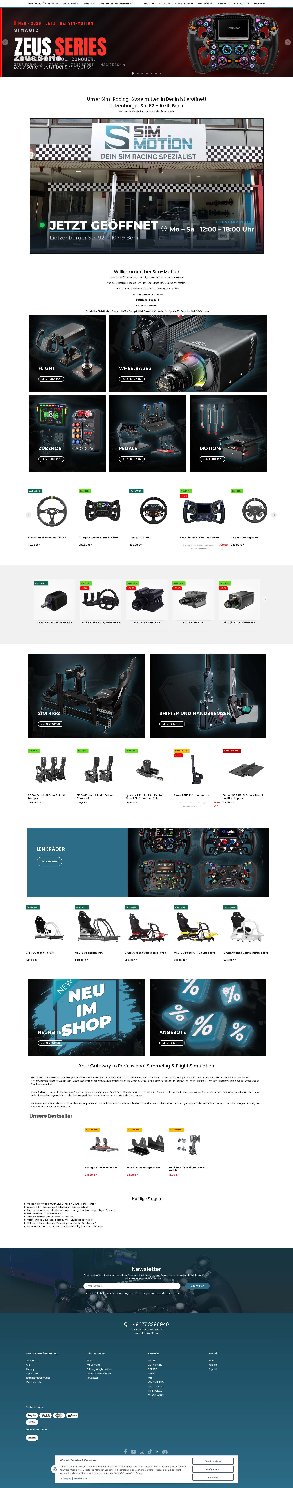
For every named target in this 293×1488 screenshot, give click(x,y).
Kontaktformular (145, 1333)
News (211, 1360)
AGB (28, 1364)
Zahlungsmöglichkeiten (99, 1369)
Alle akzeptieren (213, 1461)
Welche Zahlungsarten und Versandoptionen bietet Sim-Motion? (61, 1223)
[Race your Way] (146, 42)
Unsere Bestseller (50, 1116)
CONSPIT (152, 1369)
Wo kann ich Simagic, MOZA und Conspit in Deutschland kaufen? (61, 1203)
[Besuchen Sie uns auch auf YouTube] (133, 1452)
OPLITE (151, 1399)
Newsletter (92, 1377)
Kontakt (213, 1364)
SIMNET (151, 1373)
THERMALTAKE (155, 1390)
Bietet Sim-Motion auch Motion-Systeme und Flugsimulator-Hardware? (65, 1226)
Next (274, 515)
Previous (28, 515)
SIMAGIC (152, 1360)
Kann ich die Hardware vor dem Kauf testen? (50, 1216)
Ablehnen (213, 1477)
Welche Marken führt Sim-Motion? (45, 1213)
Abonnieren (197, 1285)
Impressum (65, 1478)
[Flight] (67, 353)
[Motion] (228, 433)
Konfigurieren (213, 1469)
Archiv (90, 1360)
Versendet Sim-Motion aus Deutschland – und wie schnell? (58, 1207)
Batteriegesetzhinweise (38, 1377)
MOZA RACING (155, 1364)
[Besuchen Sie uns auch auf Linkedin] (156, 1452)
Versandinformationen (99, 1373)
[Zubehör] (67, 433)
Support (213, 1369)
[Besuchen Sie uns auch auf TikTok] (149, 1452)
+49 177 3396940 (149, 1324)
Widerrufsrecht (34, 1382)
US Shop (259, 3)
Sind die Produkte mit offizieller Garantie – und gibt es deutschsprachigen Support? (71, 1210)
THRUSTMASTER (156, 1386)
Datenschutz (80, 1478)
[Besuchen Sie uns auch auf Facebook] (125, 1452)
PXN (150, 1377)
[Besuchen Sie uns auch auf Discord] (165, 1452)
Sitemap (30, 1369)
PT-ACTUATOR (155, 1395)
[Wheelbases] (188, 353)
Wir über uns (93, 1364)
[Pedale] (147, 433)
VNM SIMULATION (156, 1382)
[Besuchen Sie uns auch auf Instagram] (142, 1452)
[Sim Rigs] (86, 696)
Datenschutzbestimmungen (115, 1293)
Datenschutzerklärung (139, 1275)
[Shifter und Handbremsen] (208, 696)
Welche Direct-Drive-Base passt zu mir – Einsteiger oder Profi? (60, 1219)
